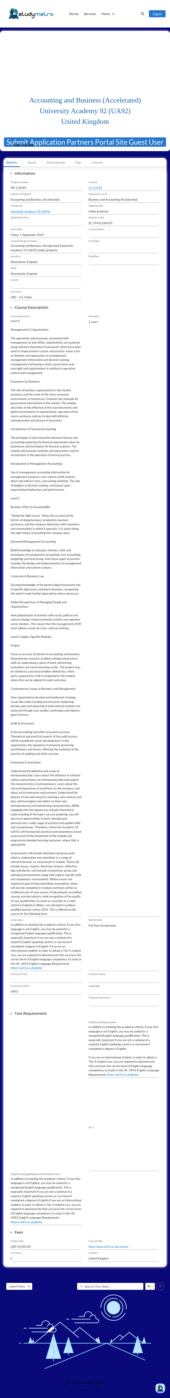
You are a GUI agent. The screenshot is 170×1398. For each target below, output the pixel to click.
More (105, 14)
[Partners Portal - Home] (31, 14)
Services (90, 14)
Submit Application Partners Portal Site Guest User (85, 142)
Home (73, 14)
